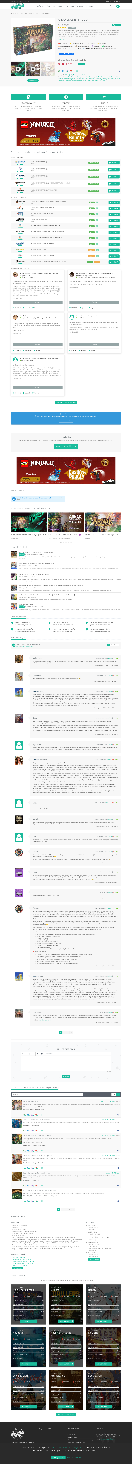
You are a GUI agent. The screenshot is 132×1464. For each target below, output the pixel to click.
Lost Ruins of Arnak (18, 1257)
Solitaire (60, 79)
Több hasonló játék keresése (66, 1415)
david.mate (24, 277)
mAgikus (24, 318)
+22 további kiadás (94, 1259)
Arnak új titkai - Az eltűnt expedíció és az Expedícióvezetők (37, 552)
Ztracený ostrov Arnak (19, 1265)
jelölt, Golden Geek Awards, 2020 (100, 625)
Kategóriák (58, 6)
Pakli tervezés (72, 77)
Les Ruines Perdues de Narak (22, 1259)
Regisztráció (71, 1434)
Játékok (40, 6)
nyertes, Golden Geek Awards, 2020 (63, 625)
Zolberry (80, 277)
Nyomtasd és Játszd (51, 1196)
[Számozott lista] (33, 1053)
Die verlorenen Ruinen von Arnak (23, 1261)
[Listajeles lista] (30, 1053)
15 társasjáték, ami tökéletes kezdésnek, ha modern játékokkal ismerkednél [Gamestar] (47, 595)
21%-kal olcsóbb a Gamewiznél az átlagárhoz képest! (101, 48)
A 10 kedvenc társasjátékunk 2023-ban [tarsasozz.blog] (36, 563)
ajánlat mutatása (66, 402)
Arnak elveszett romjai (26, 604)
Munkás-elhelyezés (104, 77)
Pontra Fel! (90, 6)
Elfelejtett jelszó (72, 1437)
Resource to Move (88, 81)
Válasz (110, 658)
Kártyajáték (68, 75)
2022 (35, 576)
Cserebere (70, 6)
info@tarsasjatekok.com (107, 1439)
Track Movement (77, 81)
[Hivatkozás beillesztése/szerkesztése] (37, 1053)
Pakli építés (115, 77)
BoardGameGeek (21, 1)
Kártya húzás (81, 77)
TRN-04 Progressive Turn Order (74, 79)
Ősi (40, 1145)
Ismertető (35, 554)
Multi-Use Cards (100, 81)
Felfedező (82, 75)
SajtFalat (24, 360)
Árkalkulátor (110, 1)
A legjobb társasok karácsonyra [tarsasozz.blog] (34, 574)
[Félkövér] (22, 1053)
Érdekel (37, 302)
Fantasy (75, 75)
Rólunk (69, 1440)
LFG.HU (30, 1)
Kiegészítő (36, 1125)
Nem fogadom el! (73, 1457)
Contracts (68, 81)
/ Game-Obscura (15, 538)
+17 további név (17, 1268)
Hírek (48, 6)
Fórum (80, 6)
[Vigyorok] (41, 1053)
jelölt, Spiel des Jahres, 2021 (23, 625)
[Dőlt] (26, 1053)
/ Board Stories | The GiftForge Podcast (59, 538)
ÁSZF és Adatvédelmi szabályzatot (66, 1447)
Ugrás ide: (116, 25)
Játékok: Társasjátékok (27, 646)
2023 (36, 565)
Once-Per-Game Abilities (93, 79)
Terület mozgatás (92, 77)
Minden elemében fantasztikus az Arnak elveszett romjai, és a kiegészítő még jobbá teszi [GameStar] (51, 585)
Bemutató (41, 554)
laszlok (80, 318)
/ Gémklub (87, 538)
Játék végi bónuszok (107, 79)
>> (73, 1209)
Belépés (118, 1)
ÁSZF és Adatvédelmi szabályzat (76, 1442)
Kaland (88, 75)
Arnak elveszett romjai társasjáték (36, 13)
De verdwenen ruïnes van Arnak (22, 1263)
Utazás (44, 1145)
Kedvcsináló (31, 565)
